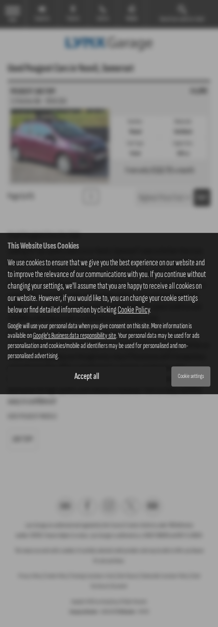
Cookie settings (191, 376)
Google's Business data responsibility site (74, 336)
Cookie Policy (134, 309)
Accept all (87, 376)
